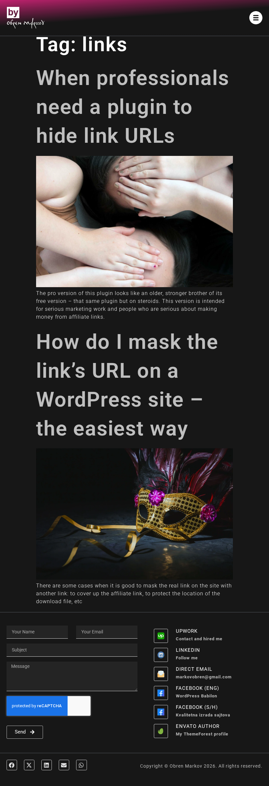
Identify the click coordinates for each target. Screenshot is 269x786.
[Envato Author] (161, 731)
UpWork (186, 631)
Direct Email (194, 669)
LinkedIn (188, 650)
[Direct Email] (161, 674)
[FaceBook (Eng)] (161, 693)
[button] (12, 765)
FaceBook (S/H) (197, 707)
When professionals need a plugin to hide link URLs (132, 107)
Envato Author (197, 726)
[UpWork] (161, 636)
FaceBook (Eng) (197, 688)
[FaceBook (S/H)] (161, 712)
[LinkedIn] (161, 655)
